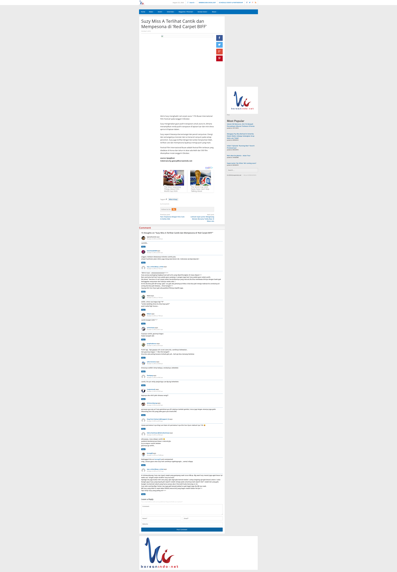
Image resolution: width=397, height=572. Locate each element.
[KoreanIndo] (142, 2)
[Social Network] (251, 2)
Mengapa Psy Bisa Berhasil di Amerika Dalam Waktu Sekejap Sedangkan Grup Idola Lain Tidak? (240, 136)
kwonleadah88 (152, 251)
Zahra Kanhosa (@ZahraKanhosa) (158, 433)
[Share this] (219, 38)
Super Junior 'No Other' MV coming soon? (241, 163)
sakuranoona (151, 362)
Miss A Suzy (173, 199)
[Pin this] (219, 58)
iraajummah (151, 389)
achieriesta (151, 328)
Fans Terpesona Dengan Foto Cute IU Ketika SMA (172, 217)
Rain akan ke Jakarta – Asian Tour (238, 156)
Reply (143, 246)
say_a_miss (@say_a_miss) (155, 267)
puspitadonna (151, 343)
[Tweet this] (219, 45)
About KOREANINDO (249, 175)
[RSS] (174, 209)
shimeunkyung (152, 403)
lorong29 (150, 453)
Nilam (149, 314)
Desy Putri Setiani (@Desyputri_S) (158, 419)
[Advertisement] (149, 70)
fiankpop (150, 375)
